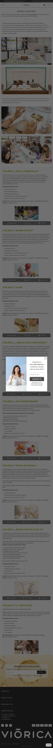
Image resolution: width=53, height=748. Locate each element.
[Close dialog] (45, 358)
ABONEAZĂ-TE (36, 379)
